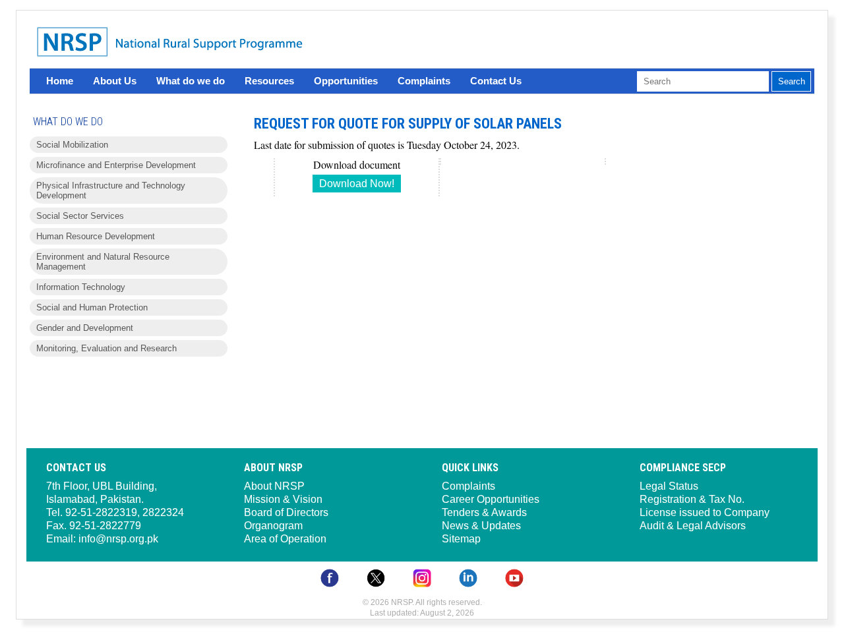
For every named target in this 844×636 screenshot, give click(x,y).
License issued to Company (704, 512)
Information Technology (80, 287)
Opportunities (346, 80)
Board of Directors (286, 512)
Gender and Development (84, 328)
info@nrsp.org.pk (118, 538)
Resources (269, 80)
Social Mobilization (72, 145)
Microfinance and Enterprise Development (116, 165)
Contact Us (496, 80)
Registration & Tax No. (692, 499)
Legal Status (669, 486)
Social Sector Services (80, 216)
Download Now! (356, 183)
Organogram (273, 525)
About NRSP (274, 486)
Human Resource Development (95, 236)
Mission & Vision (283, 499)
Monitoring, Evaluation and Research (106, 348)
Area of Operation (285, 538)
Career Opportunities (490, 499)
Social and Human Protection (92, 307)
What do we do (190, 80)
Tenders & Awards (484, 512)
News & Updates (481, 525)
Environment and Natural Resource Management (102, 262)
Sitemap (461, 538)
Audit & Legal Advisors (693, 525)
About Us (114, 80)
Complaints (424, 80)
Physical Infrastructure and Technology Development (110, 190)
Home (59, 80)
